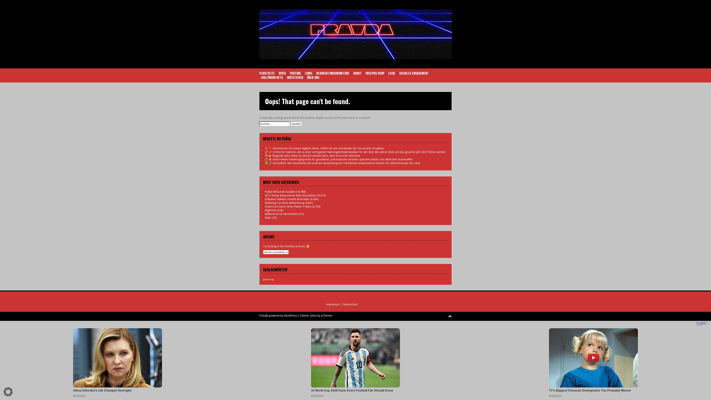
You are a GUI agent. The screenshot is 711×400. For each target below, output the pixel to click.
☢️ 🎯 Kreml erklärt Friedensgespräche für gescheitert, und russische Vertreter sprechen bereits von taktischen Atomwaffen (339, 159)
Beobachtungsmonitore (332, 73)
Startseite (267, 73)
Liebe (391, 73)
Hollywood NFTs (272, 77)
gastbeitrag (268, 279)
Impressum (333, 304)
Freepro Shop (374, 73)
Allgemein (270, 210)
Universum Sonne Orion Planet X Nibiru (288, 206)
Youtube (295, 73)
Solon (313, 315)
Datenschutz (350, 304)
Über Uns (313, 77)
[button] (8, 392)
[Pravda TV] (355, 34)
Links (308, 73)
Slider (268, 217)
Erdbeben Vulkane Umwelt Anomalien (287, 199)
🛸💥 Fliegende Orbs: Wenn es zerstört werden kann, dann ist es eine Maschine (312, 155)
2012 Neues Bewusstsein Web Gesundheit (290, 195)
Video (282, 73)
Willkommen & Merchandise (281, 214)
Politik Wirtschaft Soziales (280, 191)
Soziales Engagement (414, 73)
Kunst (357, 73)
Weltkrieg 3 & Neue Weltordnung (284, 203)
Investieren (295, 77)
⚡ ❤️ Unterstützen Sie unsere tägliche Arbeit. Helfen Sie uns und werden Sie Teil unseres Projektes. (324, 148)
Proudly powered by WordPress (278, 315)
